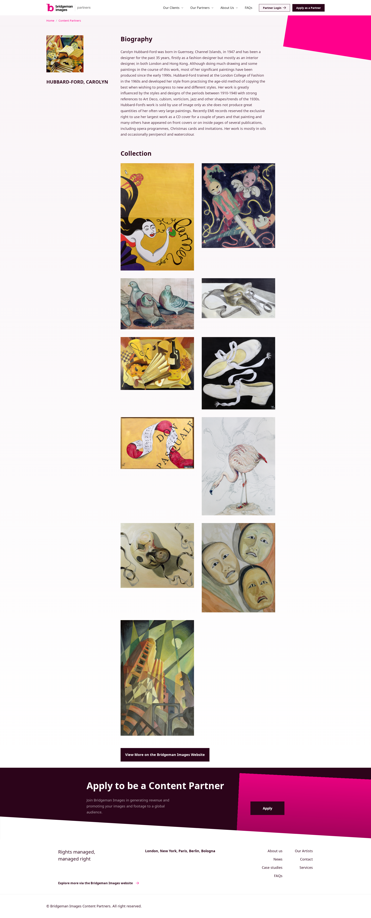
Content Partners (70, 20)
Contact (306, 859)
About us (275, 851)
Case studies (272, 867)
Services (306, 867)
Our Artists (304, 851)
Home (50, 20)
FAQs (248, 8)
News (278, 859)
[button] (173, 7)
